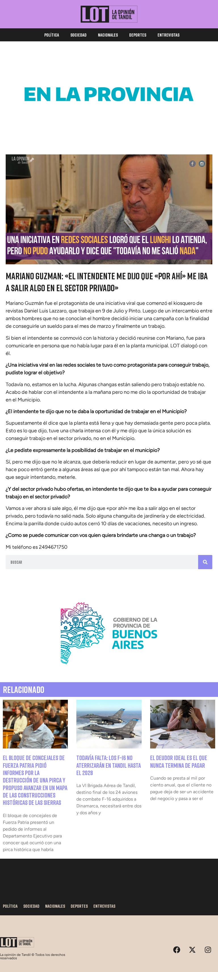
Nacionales (108, 35)
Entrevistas (168, 35)
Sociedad (78, 35)
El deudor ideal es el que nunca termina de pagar (178, 761)
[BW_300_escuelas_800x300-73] (109, 131)
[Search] (205, 562)
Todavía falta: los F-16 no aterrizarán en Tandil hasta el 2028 (108, 765)
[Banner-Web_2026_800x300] (109, 670)
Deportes (137, 35)
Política (51, 35)
